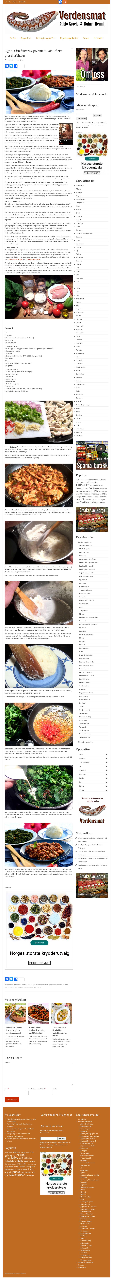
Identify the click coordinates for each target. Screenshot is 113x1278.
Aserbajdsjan (80, 199)
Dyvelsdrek (83, 580)
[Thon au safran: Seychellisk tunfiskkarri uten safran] (61, 1013)
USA (77, 425)
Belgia (78, 206)
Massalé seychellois (86, 634)
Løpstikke (82, 631)
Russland (79, 364)
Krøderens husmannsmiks (88, 617)
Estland (78, 247)
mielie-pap (65, 984)
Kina (77, 305)
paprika (99, 494)
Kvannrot (82, 621)
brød (103, 479)
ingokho (24, 984)
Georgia (79, 261)
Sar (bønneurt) (84, 710)
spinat (94, 500)
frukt (91, 485)
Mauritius (79, 329)
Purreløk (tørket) (85, 682)
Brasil (78, 213)
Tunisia (78, 408)
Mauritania (79, 326)
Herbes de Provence (86, 600)
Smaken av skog (85, 717)
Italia (77, 295)
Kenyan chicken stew (36, 984)
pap (19, 987)
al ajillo (77, 479)
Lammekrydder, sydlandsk (88, 624)
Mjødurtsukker (84, 648)
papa (21, 987)
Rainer (61, 143)
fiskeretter (93, 482)
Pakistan (79, 340)
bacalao (89, 480)
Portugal (79, 350)
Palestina (79, 343)
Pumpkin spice (84, 679)
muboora (7, 987)
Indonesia (79, 278)
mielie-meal (59, 984)
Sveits (78, 388)
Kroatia (78, 316)
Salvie (81, 706)
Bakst (81, 754)
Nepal (78, 336)
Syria (78, 391)
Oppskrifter (26, 38)
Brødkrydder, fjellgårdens (88, 559)
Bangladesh (80, 203)
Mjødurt (82, 645)
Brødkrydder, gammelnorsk (88, 562)
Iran (77, 281)
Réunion (79, 357)
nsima (15, 987)
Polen (78, 346)
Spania (78, 381)
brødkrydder (80, 482)
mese (82, 494)
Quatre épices (84, 686)
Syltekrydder (83, 720)
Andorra (79, 192)
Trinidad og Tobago (82, 405)
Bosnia (78, 209)
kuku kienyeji (48, 984)
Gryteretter (82, 770)
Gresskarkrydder (85, 593)
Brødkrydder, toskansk (87, 569)
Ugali (35, 987)
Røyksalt (82, 703)
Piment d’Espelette (85, 672)
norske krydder (91, 494)
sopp (78, 499)
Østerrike (79, 435)
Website (54, 1089)
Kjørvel (81, 614)
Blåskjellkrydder (84, 549)
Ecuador (79, 237)
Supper (81, 786)
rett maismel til (15, 259)
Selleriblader (83, 713)
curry (86, 482)
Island (78, 288)
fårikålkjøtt (97, 485)
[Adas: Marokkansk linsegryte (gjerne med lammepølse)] (15, 1013)
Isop (80, 607)
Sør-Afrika (79, 394)
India (77, 274)
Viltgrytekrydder (84, 737)
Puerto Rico (80, 353)
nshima (11, 987)
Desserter (82, 758)
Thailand (79, 401)
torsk (77, 503)
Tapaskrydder (84, 723)
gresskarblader (17, 984)
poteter (85, 496)
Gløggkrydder (84, 586)
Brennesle (82, 556)
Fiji (77, 251)
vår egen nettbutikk (33, 259)
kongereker (84, 491)
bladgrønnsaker (9, 984)
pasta (104, 494)
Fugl (13, 60)
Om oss (15, 2)
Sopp (80, 782)
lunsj (77, 494)
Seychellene (80, 374)
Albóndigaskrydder (85, 545)
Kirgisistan (79, 309)
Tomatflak (82, 727)
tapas (103, 499)
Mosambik (79, 333)
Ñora (81, 652)
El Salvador (80, 244)
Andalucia (82, 479)
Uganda (39, 987)
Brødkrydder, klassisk (86, 566)
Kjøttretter (82, 774)
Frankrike (79, 257)
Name (7, 1089)
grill (102, 485)
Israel (78, 292)
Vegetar (17, 60)
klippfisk (78, 491)
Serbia (78, 370)
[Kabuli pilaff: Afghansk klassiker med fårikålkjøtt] (38, 1013)
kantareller (103, 488)
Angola (78, 196)
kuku (43, 984)
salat (89, 497)
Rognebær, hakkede (86, 693)
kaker (97, 488)
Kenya (28, 984)
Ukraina (78, 418)
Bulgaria (79, 216)
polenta (26, 987)
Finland (78, 254)
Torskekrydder (84, 730)
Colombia (79, 223)
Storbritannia (80, 384)
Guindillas (82, 597)
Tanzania (30, 987)
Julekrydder (83, 610)
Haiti (77, 268)
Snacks (81, 778)
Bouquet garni (84, 552)
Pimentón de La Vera (86, 676)
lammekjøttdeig (103, 491)
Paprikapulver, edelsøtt (87, 662)
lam (96, 490)
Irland (78, 285)
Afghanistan (80, 185)
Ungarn (78, 422)
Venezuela (79, 429)
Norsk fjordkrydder (85, 655)
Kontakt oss (82, 1119)
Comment (7, 1062)
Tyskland (79, 415)
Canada (79, 220)
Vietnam (79, 432)
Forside (8, 2)
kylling (91, 491)
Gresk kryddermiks (85, 590)
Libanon (79, 319)
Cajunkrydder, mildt (86, 573)
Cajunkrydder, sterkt (86, 576)
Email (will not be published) (37, 1089)
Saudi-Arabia (80, 367)
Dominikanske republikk (84, 233)
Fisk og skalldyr (84, 762)
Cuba (78, 227)
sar (93, 496)
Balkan (94, 480)
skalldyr (103, 496)
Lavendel (82, 628)
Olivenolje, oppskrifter (45, 38)
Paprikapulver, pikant (86, 665)
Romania (79, 360)
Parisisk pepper (84, 669)
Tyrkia (78, 412)
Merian (81, 638)
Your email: (80, 110)
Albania (78, 189)
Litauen (78, 322)
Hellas (78, 271)
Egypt (78, 240)
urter (93, 502)
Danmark (79, 230)
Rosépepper (83, 696)
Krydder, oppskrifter (69, 38)
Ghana (78, 264)
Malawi (54, 984)
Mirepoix (82, 641)
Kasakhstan (80, 298)
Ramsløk (82, 689)
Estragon (82, 583)
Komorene (79, 312)
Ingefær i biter (84, 604)
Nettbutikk (22, 2)
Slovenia (79, 377)
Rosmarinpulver (84, 699)
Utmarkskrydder (84, 734)
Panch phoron (84, 658)
